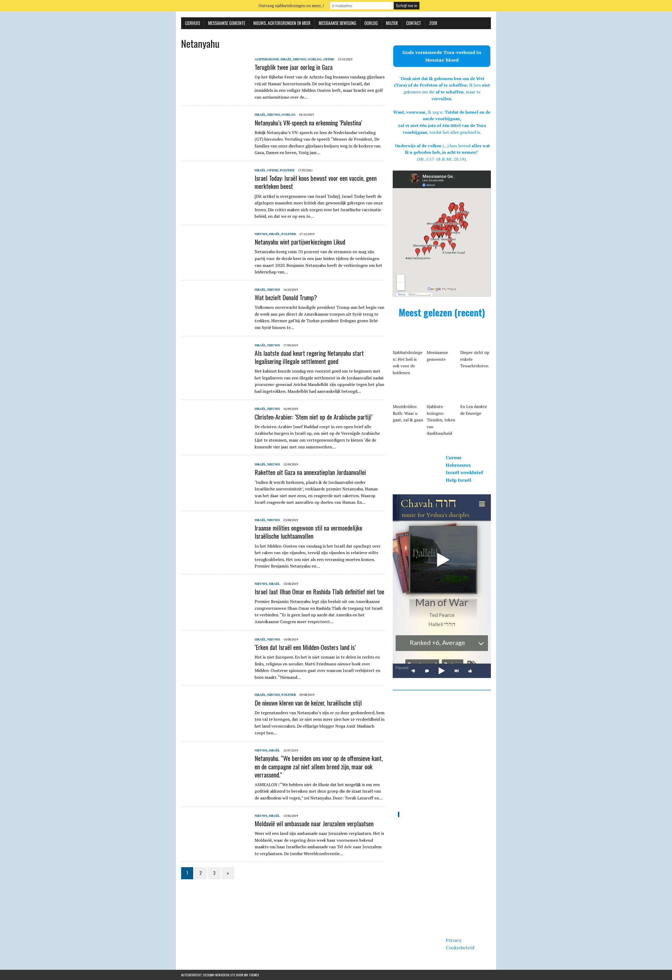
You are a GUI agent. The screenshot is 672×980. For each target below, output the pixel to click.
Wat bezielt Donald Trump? (286, 297)
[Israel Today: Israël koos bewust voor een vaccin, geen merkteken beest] (215, 202)
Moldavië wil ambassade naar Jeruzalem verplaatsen (314, 823)
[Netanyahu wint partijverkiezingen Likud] (215, 266)
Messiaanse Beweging (337, 23)
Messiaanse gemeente (226, 23)
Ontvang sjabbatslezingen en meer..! (291, 5)
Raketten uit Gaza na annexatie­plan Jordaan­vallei (310, 472)
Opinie (328, 59)
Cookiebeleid (460, 947)
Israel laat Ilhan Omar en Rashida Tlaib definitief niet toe (319, 591)
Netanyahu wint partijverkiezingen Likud (300, 241)
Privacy (453, 940)
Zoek (433, 23)
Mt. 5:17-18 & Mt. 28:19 (441, 159)
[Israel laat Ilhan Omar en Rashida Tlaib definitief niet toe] (215, 616)
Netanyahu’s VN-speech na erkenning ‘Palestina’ (308, 122)
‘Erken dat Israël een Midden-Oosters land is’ (305, 647)
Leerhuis (192, 23)
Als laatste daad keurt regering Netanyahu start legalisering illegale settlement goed (309, 357)
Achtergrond (267, 59)
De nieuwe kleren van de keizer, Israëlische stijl (308, 702)
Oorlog (371, 23)
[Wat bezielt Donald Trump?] (215, 322)
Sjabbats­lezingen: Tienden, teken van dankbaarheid (441, 420)
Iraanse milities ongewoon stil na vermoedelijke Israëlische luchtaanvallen (308, 532)
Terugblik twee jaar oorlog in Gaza (294, 67)
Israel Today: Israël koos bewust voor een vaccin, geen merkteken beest (316, 182)
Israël (286, 59)
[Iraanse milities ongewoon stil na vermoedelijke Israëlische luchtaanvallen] (215, 552)
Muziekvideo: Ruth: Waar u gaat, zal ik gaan (408, 413)
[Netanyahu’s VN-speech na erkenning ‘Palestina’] (215, 147)
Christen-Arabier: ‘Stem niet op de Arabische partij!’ (313, 416)
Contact (413, 23)
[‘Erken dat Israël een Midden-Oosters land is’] (215, 671)
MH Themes (251, 975)
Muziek (392, 23)
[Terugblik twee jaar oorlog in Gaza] (215, 91)
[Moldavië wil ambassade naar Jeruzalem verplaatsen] (215, 848)
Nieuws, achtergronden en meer (282, 23)
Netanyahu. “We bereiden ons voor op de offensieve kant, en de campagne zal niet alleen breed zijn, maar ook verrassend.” (319, 766)
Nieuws (299, 59)
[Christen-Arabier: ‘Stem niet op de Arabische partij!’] (215, 441)
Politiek (287, 170)
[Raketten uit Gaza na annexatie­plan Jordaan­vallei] (215, 497)
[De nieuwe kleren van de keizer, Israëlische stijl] (215, 727)
